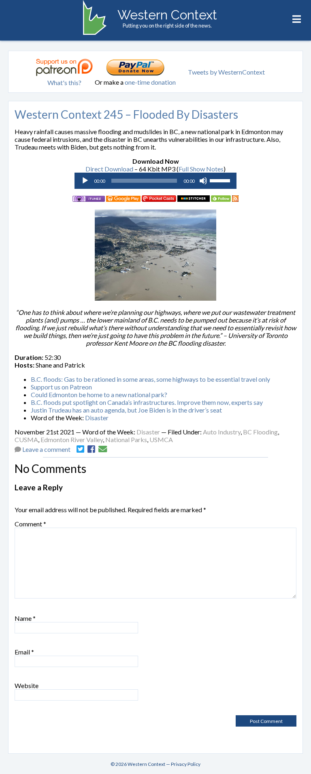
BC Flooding (260, 432)
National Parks (126, 439)
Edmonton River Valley (71, 439)
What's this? (64, 82)
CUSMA (26, 439)
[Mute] (203, 181)
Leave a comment (46, 449)
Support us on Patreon (61, 387)
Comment (30, 524)
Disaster (97, 417)
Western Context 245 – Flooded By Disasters (126, 114)
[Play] (85, 181)
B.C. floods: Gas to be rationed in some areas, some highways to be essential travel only (150, 379)
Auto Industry (222, 432)
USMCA (161, 439)
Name (25, 618)
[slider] (221, 180)
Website (26, 685)
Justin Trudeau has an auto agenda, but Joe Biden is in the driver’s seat (126, 410)
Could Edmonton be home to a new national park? (99, 394)
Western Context (167, 14)
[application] (155, 181)
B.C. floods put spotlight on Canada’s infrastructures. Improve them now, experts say (147, 402)
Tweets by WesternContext (226, 72)
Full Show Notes (201, 169)
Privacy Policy (185, 764)
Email (24, 652)
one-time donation (150, 82)
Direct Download (109, 169)
